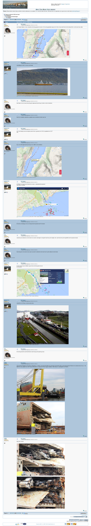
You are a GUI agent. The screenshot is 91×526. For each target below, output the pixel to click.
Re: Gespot (23, 24)
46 (20, 19)
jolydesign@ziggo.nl (76, 11)
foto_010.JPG (19, 434)
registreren (68, 4)
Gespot (9, 17)
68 (22, 19)
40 (12, 19)
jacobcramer (6, 62)
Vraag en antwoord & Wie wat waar (12, 14)
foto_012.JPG (19, 401)
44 (18, 19)
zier (5, 24)
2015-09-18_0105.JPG (21, 344)
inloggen (62, 4)
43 (16, 19)
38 (10, 19)
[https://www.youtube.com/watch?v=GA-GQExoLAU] (5, 73)
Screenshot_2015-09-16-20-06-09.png (23, 216)
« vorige (82, 17)
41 (13, 19)
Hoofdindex (8, 15)
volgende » (85, 17)
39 (11, 19)
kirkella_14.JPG (19, 58)
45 (19, 19)
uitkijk (5, 362)
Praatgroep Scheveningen (12, 16)
